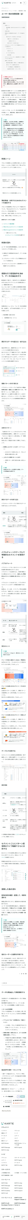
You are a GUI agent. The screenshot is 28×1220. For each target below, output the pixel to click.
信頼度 (4, 525)
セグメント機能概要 (8, 224)
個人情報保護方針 (17, 1217)
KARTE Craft (4, 1193)
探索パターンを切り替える (10, 383)
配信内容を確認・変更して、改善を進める (15, 62)
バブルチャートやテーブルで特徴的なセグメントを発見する (13, 554)
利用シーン (6, 159)
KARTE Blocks (5, 1188)
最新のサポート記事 (12, 84)
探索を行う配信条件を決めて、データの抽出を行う (14, 34)
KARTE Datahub (18, 1188)
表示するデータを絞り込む (10, 499)
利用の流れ (6, 243)
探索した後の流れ (9, 889)
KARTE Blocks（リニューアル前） (9, 10)
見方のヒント (6, 646)
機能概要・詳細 (22, 10)
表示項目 (4, 785)
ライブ (3, 857)
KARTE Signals (18, 1185)
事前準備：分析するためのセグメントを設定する (15, 28)
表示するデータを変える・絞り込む (13, 36)
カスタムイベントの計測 (12, 235)
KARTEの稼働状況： (6, 1217)
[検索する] (24, 2)
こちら (17, 834)
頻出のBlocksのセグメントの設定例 (13, 227)
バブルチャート (7, 563)
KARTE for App (18, 1183)
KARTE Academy (5, 1190)
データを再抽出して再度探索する (13, 66)
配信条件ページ (15, 804)
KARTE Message (5, 1185)
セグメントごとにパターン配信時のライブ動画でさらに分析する (13, 846)
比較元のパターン (6, 428)
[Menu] (20, 2)
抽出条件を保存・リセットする (11, 1070)
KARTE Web (4, 1183)
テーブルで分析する (8, 751)
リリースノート (5, 1197)
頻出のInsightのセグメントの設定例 (13, 230)
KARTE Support (18, 1190)
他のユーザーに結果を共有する (12, 954)
